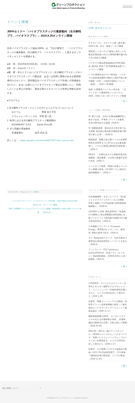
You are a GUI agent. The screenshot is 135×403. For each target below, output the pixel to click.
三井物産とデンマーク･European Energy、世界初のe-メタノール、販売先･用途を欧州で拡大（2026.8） (106, 229)
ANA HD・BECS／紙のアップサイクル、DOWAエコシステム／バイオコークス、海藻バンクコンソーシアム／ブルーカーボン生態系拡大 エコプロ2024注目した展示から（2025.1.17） (107, 337)
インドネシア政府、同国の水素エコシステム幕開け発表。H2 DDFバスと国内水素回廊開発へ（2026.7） (107, 169)
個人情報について (10, 388)
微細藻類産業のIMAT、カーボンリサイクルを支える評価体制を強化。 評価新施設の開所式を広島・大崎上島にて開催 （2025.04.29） (107, 321)
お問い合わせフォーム (99, 28)
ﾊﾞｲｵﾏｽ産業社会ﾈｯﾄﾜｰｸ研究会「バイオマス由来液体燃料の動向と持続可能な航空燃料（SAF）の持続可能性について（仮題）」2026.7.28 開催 (107, 79)
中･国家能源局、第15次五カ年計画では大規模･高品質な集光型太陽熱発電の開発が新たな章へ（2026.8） (107, 131)
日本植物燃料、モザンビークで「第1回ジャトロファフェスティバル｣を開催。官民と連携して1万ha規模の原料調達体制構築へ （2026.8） (107, 201)
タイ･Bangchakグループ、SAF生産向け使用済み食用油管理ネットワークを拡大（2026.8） (107, 241)
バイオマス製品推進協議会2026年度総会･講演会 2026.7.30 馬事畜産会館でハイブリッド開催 (107, 66)
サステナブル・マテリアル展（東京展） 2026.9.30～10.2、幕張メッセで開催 (107, 44)
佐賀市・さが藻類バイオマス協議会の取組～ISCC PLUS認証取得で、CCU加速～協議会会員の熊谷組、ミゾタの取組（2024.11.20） (107, 354)
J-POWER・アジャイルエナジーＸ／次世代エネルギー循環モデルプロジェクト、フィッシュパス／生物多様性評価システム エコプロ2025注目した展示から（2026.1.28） (107, 289)
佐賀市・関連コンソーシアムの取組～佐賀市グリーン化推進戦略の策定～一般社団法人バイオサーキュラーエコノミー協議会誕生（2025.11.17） (107, 306)
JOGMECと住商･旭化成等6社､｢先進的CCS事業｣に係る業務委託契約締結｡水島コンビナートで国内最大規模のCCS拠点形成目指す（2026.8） (107, 216)
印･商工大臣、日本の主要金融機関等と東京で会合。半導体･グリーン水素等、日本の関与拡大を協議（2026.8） (107, 119)
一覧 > (124, 101)
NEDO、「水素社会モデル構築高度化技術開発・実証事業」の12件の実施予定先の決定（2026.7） (107, 157)
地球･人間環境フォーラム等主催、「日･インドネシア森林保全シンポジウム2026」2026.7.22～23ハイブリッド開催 (107, 92)
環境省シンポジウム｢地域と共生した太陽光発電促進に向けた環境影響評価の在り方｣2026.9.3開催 (107, 54)
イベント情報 (18, 22)
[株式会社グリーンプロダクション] (67, 4)
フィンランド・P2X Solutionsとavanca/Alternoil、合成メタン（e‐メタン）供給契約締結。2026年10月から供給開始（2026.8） (106, 254)
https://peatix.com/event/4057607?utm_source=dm (47, 140)
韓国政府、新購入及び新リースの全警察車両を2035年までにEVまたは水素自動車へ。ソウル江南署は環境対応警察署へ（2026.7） (107, 144)
